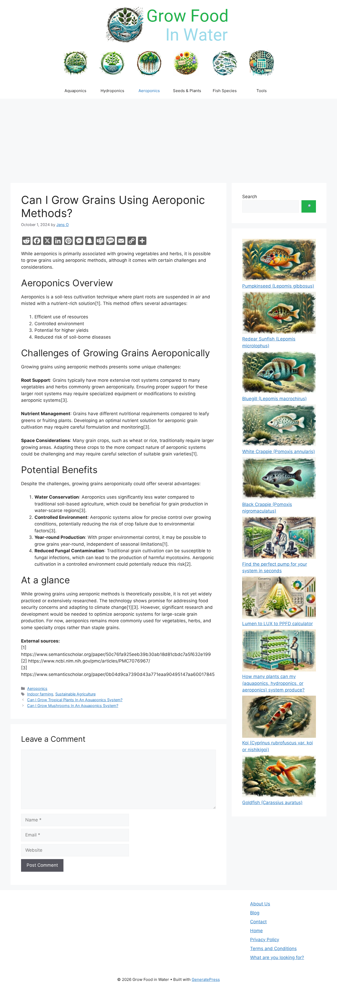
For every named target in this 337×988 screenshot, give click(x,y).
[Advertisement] (168, 138)
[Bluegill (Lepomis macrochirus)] (279, 373)
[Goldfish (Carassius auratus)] (279, 777)
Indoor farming (40, 694)
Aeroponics (37, 688)
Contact (258, 921)
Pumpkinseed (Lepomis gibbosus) (278, 286)
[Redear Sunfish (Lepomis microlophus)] (279, 314)
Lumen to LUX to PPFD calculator (277, 623)
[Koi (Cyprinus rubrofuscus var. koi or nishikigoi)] (279, 718)
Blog (254, 912)
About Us (260, 903)
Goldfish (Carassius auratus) (272, 802)
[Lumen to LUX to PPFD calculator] (279, 598)
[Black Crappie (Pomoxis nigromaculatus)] (279, 479)
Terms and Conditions (273, 948)
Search (249, 196)
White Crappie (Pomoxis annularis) (278, 451)
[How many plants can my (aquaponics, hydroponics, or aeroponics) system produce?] (279, 651)
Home (256, 930)
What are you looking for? (277, 957)
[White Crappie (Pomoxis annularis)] (279, 426)
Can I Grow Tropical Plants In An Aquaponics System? (74, 700)
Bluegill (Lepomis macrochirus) (274, 398)
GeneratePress (206, 979)
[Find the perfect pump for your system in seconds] (279, 539)
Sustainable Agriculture (75, 694)
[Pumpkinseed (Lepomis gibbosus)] (279, 261)
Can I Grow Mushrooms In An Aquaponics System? (72, 705)
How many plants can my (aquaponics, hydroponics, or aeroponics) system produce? (273, 683)
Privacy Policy (264, 939)
